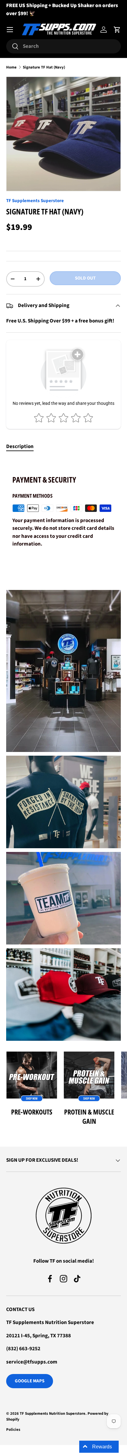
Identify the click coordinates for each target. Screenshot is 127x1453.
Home (11, 67)
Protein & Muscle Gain (89, 1116)
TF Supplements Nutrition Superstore (52, 1413)
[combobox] (63, 46)
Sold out (85, 278)
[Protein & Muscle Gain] (89, 1077)
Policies (13, 1429)
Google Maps (29, 1381)
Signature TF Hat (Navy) (44, 67)
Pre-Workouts (31, 1111)
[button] (117, 29)
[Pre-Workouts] (31, 1077)
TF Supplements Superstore (35, 200)
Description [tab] (20, 446)
